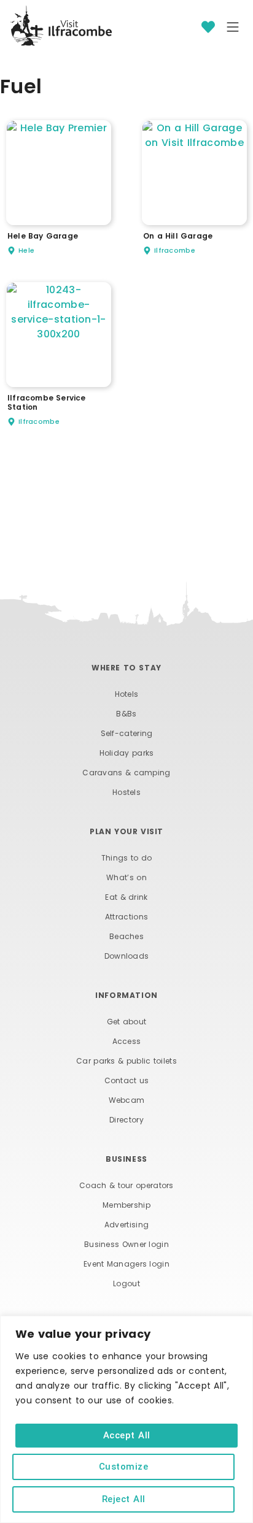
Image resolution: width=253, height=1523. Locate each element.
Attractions (126, 916)
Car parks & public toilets (126, 1061)
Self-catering (127, 733)
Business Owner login (126, 1244)
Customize (124, 1466)
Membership (126, 1205)
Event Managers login (126, 1264)
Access (126, 1041)
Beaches (126, 936)
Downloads (126, 956)
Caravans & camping (126, 772)
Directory (126, 1119)
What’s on (126, 877)
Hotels (127, 694)
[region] (126, 1419)
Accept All (126, 1435)
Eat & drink (126, 897)
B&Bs (126, 713)
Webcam (127, 1100)
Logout (126, 1283)
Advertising (126, 1224)
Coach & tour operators (126, 1185)
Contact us (126, 1080)
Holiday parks (126, 753)
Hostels (126, 792)
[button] (233, 28)
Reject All (124, 1499)
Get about (127, 1021)
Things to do (126, 858)
